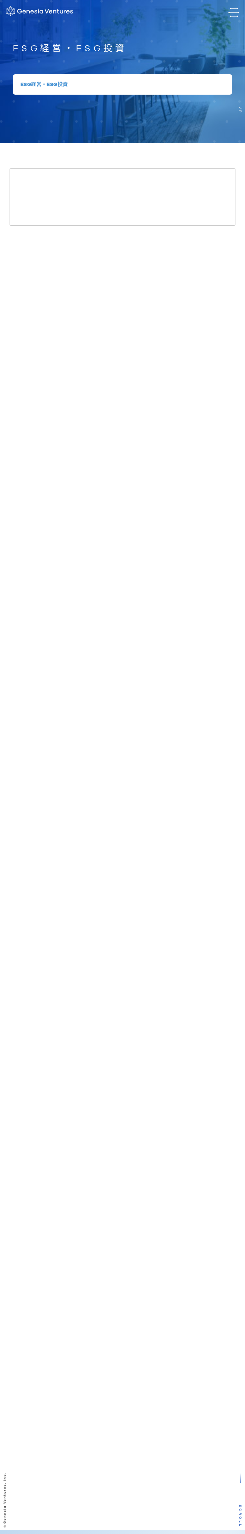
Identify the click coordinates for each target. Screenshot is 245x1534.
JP (240, 110)
